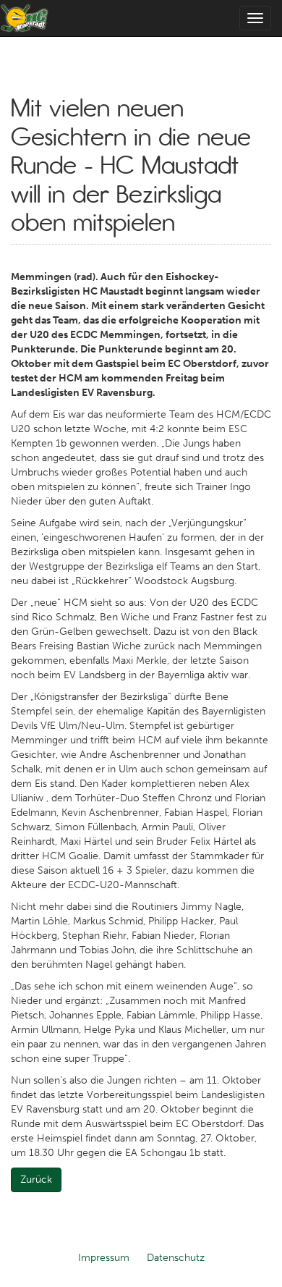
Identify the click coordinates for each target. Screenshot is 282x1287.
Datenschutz (176, 1258)
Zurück (36, 1179)
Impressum (103, 1258)
